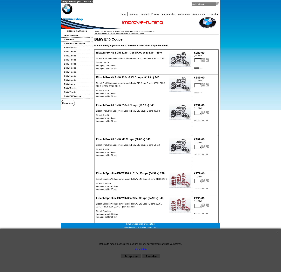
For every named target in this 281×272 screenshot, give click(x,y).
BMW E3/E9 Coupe (72, 96)
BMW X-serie (70, 88)
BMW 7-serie (70, 76)
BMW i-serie (69, 84)
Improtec (133, 14)
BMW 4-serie (70, 64)
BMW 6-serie (70, 72)
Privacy (155, 14)
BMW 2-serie (70, 56)
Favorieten (213, 14)
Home (123, 14)
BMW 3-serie (70, 60)
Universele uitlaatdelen (74, 43)
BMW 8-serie (70, 80)
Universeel (69, 39)
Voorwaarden (168, 14)
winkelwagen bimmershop (191, 14)
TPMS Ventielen (71, 35)
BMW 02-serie (70, 48)
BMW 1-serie (70, 52)
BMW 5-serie (70, 68)
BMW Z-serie (70, 92)
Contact (145, 14)
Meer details (141, 249)
